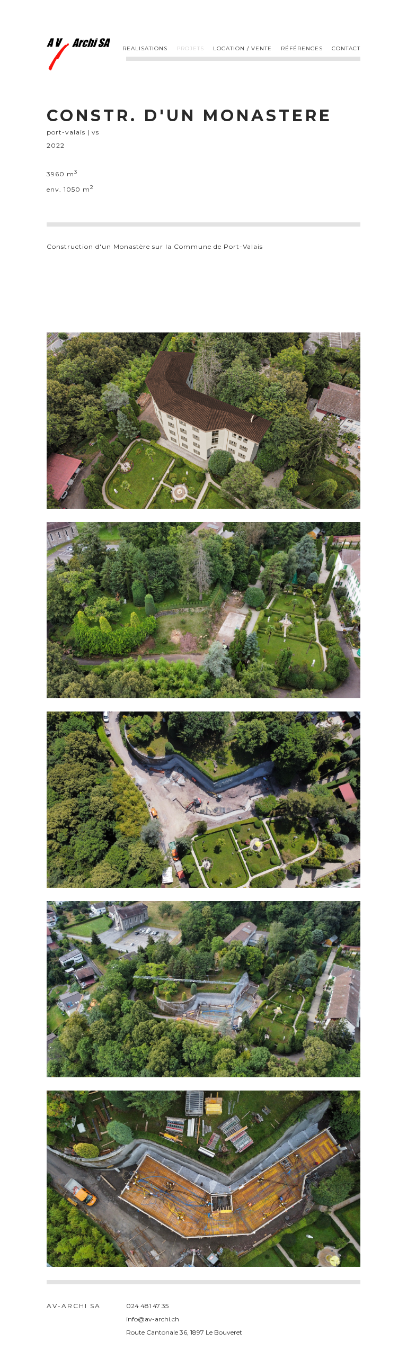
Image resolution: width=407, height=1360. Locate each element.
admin (350, 1306)
